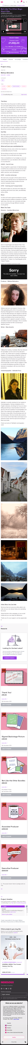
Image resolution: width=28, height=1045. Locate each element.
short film (4, 88)
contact (8, 75)
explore (15, 932)
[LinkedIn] (10, 989)
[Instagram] (8, 989)
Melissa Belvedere (7, 13)
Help (12, 902)
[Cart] (18, 2)
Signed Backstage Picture (13, 736)
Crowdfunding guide (21, 902)
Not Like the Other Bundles (13, 780)
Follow (14, 49)
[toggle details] (24, 974)
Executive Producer (10, 868)
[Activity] (21, 2)
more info (3, 75)
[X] (4, 989)
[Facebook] (1, 989)
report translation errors (12, 998)
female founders (16, 86)
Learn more (13, 912)
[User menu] (23, 2)
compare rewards (9, 657)
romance (24, 86)
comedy (3, 86)
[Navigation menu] (26, 2)
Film (3, 80)
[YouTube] (6, 989)
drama (9, 86)
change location (21, 5)
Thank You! (6, 692)
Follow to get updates (7, 914)
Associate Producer (10, 826)
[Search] (14, 2)
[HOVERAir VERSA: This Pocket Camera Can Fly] (13, 947)
